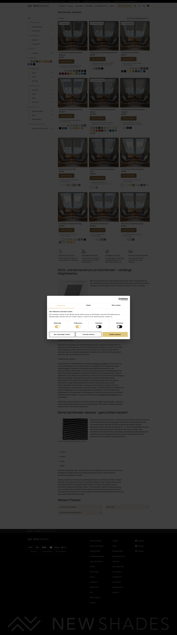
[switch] (78, 326)
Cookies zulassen (115, 334)
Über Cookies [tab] (116, 305)
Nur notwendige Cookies (62, 334)
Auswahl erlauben (88, 334)
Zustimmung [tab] (61, 305)
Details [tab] (88, 305)
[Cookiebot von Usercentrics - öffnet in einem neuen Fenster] (120, 299)
